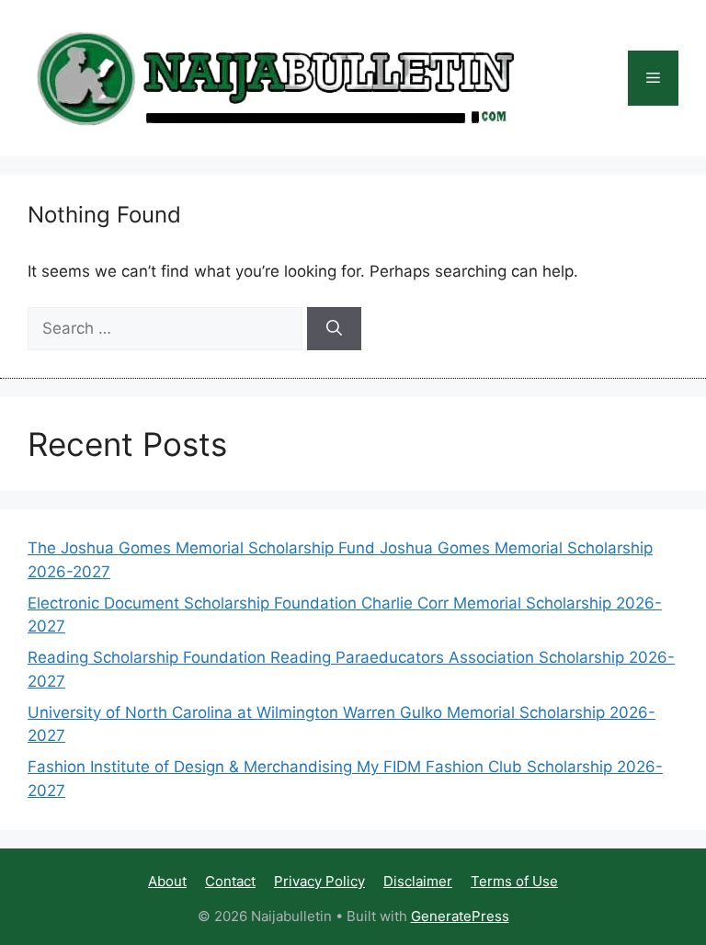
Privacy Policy (319, 881)
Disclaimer (417, 881)
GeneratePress (460, 916)
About (167, 881)
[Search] (334, 329)
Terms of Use (514, 881)
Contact (230, 881)
